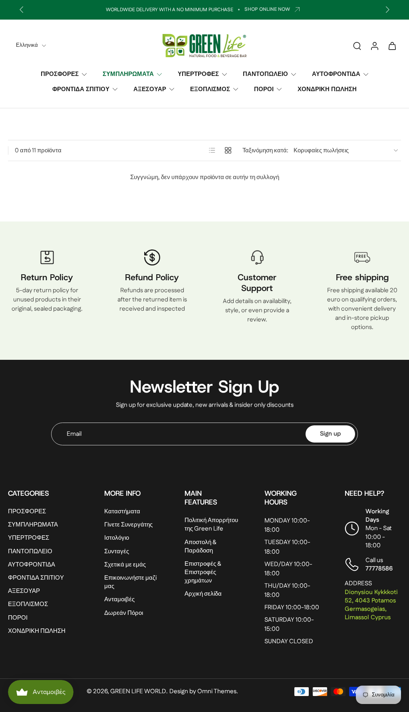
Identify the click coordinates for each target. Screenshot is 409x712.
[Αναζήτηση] (357, 46)
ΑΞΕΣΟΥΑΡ (149, 89)
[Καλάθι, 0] (392, 45)
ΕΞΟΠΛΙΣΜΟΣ (210, 89)
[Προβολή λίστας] (212, 150)
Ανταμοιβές (119, 599)
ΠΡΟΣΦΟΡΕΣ (60, 74)
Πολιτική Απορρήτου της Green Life (211, 524)
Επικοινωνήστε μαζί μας (130, 582)
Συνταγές (116, 551)
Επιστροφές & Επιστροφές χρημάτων (203, 572)
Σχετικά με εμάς (125, 564)
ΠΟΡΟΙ (264, 89)
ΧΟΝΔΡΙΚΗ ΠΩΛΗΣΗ (327, 89)
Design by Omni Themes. (203, 691)
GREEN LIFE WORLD (138, 691)
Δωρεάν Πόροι (123, 612)
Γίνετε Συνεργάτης (128, 525)
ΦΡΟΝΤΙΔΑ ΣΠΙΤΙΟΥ (80, 89)
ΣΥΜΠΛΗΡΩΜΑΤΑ (128, 74)
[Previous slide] (21, 9)
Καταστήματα (122, 511)
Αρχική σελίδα (203, 594)
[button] (44, 493)
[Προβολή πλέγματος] (228, 150)
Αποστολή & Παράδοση (200, 546)
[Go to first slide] (387, 9)
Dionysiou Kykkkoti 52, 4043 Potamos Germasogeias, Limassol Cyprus (371, 605)
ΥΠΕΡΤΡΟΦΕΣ (198, 74)
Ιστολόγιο (116, 538)
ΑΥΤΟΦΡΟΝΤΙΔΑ (336, 74)
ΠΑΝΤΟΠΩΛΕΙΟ (265, 74)
